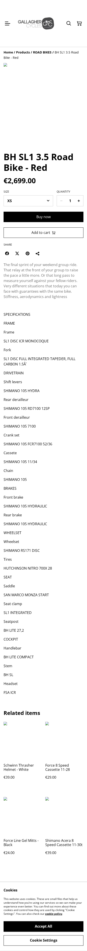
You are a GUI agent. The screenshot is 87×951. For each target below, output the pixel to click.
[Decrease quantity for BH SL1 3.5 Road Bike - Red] (61, 200)
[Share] (37, 253)
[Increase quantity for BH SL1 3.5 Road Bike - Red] (78, 200)
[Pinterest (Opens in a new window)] (27, 253)
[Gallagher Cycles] (36, 23)
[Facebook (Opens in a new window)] (7, 253)
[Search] (68, 23)
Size (6, 191)
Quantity (63, 191)
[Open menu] (7, 23)
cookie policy (53, 914)
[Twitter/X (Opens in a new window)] (17, 253)
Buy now (43, 216)
